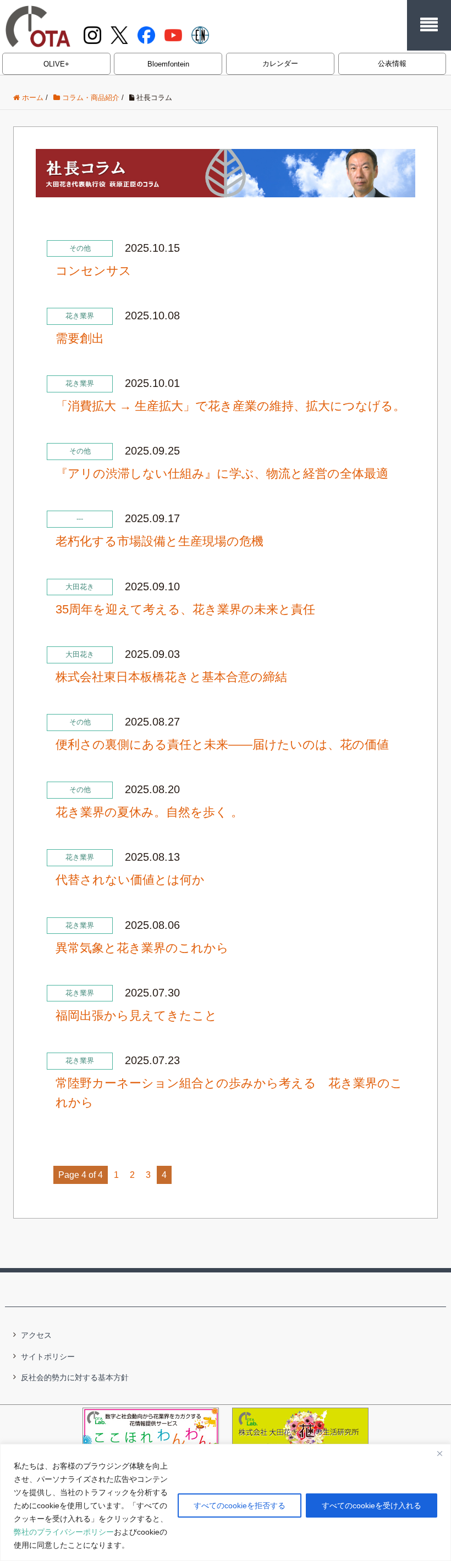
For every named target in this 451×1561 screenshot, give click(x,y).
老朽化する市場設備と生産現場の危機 (159, 541)
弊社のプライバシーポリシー (64, 1531)
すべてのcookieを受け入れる (371, 1505)
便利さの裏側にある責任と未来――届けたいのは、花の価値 (222, 744)
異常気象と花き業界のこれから (142, 948)
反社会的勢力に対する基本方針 (75, 1377)
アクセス (36, 1335)
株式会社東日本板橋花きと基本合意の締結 (171, 677)
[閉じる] (439, 1453)
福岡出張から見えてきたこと (136, 1015)
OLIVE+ (56, 64)
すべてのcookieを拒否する (239, 1505)
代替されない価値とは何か (130, 880)
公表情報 (392, 63)
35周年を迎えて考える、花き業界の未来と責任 (185, 609)
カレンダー (280, 63)
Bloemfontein (168, 64)
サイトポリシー (48, 1356)
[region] (225, 1502)
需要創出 (80, 338)
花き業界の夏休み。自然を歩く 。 (149, 812)
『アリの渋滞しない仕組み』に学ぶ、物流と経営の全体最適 (222, 473)
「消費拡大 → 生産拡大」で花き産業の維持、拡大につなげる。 (230, 406)
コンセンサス (93, 271)
